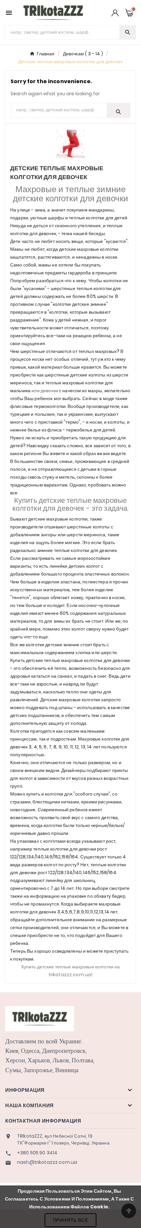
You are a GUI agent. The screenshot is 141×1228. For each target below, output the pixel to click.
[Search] (127, 32)
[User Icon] (115, 12)
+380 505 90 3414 (37, 1153)
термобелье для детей (90, 430)
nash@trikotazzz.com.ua (47, 1162)
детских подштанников (34, 715)
